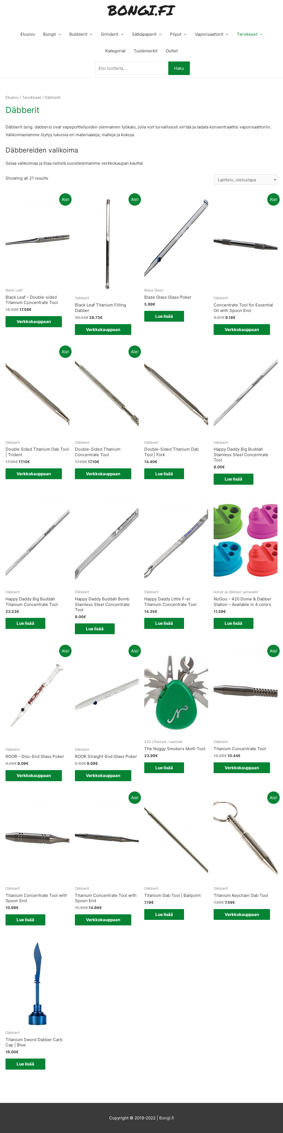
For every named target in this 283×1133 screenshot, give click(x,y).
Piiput (175, 34)
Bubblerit (78, 34)
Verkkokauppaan (34, 321)
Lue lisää (164, 316)
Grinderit (109, 34)
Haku (179, 68)
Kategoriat (115, 50)
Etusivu (27, 34)
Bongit (49, 34)
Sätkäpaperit (144, 34)
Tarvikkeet (247, 34)
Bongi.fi (166, 1118)
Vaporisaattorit (209, 34)
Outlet (172, 50)
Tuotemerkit (146, 50)
